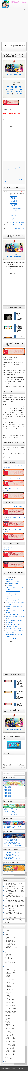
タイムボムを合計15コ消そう (12, 579)
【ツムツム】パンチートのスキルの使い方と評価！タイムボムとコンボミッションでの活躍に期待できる (14, 921)
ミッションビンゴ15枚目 (10, 1045)
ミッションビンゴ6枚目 (10, 1032)
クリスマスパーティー (9, 973)
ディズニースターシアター (10, 972)
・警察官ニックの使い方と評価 (10, 808)
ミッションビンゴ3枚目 (10, 1028)
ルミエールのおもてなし (10, 983)
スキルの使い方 (8, 935)
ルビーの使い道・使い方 (10, 941)
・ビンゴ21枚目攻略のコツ (15, 210)
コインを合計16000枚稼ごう (12, 626)
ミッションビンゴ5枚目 (11, 759)
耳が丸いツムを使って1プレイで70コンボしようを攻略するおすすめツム (19, 328)
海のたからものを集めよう (10, 1011)
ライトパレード (8, 990)
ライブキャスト (8, 1018)
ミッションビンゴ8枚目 (10, 1035)
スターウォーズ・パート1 (10, 1005)
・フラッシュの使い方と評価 (9, 812)
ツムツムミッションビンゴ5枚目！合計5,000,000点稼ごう (8, 766)
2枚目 (12, 86)
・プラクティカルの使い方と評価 (10, 842)
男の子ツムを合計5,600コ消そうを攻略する (14, 172)
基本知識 (6, 934)
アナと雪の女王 (8, 986)
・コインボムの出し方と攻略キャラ (11, 854)
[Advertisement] (14, 27)
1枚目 (8, 86)
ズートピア (7, 998)
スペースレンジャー (9, 967)
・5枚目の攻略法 (13, 203)
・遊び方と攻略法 (13, 196)
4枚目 (20, 86)
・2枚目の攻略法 (13, 198)
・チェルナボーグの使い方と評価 (10, 839)
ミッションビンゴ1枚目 (10, 1025)
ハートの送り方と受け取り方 (11, 947)
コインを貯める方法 (9, 943)
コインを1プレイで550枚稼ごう (13, 581)
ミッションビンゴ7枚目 (10, 1034)
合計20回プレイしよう (11, 585)
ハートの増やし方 (8, 1022)
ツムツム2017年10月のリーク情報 (17, 222)
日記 (5, 1061)
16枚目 (20, 91)
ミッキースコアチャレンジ (10, 1008)
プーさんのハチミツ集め (10, 975)
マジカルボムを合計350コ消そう (13, 583)
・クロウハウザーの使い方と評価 (10, 811)
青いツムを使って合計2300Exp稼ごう (14, 628)
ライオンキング (8, 1001)
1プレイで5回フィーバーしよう (13, 599)
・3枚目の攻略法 (13, 200)
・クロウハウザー (13, 217)
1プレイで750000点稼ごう (12, 614)
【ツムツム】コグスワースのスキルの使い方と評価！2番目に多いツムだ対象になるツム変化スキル (14, 902)
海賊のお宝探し (8, 982)
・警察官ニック (13, 214)
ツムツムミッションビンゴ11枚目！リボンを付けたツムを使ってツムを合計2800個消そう (19, 695)
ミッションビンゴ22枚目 (10, 1054)
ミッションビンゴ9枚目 (10, 1037)
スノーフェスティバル (9, 989)
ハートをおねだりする (9, 949)
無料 (6, 1019)
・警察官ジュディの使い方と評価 (10, 809)
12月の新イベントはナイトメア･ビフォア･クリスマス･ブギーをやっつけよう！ (19, 316)
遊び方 (5, 759)
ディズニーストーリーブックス (11, 979)
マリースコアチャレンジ (10, 1002)
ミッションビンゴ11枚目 (10, 1040)
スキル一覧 (7, 961)
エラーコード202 (8, 958)
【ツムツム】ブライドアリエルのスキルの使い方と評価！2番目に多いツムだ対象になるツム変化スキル (14, 897)
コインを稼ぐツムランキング (11, 964)
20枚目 (20, 93)
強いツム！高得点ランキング (11, 962)
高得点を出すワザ (8, 1024)
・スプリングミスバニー (15, 219)
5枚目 (8, 87)
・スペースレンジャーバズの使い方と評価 (12, 826)
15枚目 (16, 91)
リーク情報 (7, 1016)
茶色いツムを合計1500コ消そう (15, 478)
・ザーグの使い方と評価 (8, 827)
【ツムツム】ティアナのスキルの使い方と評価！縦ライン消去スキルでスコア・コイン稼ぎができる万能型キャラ (14, 892)
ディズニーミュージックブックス (11, 970)
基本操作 (7, 1021)
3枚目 (16, 86)
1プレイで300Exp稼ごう (11, 638)
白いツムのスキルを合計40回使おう (14, 620)
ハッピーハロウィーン (9, 1009)
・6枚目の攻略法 (13, 204)
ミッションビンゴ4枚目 (10, 1029)
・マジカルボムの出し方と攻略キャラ (11, 858)
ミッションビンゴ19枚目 (10, 1050)
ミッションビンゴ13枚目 (10, 1042)
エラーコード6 (8, 957)
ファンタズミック (8, 985)
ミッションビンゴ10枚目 (10, 1038)
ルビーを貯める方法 (9, 940)
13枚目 (7, 91)
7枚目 (16, 87)
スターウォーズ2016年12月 (10, 992)
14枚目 (12, 91)
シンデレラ (7, 996)
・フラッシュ (12, 218)
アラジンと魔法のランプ (10, 1012)
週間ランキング (8, 938)
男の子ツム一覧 (9, 174)
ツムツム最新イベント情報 (12, 166)
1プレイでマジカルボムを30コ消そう (14, 630)
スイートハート (8, 988)
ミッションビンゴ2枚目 (10, 1027)
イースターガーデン (9, 969)
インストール (7, 932)
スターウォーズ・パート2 (10, 1006)
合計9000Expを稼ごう (11, 600)
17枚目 (7, 93)
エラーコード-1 (8, 955)
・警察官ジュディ (13, 215)
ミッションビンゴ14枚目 (10, 1044)
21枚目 (14, 94)
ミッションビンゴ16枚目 (10, 1047)
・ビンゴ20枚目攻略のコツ (15, 208)
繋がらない (7, 952)
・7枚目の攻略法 (13, 205)
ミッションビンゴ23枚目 (10, 1055)
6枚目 (12, 87)
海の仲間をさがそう (9, 993)
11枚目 (16, 89)
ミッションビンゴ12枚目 (10, 1041)
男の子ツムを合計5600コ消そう (13, 624)
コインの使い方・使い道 (10, 944)
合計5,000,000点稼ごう (11, 622)
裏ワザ (6, 1057)
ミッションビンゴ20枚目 (10, 1051)
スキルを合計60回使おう (11, 593)
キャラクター (7, 930)
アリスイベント (8, 995)
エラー (6, 951)
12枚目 (20, 89)
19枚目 (16, 93)
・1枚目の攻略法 (13, 197)
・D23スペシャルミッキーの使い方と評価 (12, 845)
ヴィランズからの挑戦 (9, 999)
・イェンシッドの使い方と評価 (10, 840)
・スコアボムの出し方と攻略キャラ (11, 857)
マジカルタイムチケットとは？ (11, 937)
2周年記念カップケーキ (10, 1004)
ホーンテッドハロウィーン (10, 978)
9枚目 (7, 89)
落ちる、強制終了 (8, 954)
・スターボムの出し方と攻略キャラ (11, 855)
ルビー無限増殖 (9, 1058)
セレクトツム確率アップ (10, 1015)
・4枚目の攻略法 (13, 201)
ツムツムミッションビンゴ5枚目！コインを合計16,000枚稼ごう (20, 766)
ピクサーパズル (8, 980)
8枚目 (20, 87)
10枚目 (11, 89)
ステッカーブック (8, 976)
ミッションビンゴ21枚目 (10, 1053)
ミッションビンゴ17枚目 (10, 1048)
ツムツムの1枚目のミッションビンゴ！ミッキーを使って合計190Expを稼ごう (19, 684)
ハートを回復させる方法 (10, 946)
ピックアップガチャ (9, 1014)
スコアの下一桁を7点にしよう (13, 632)
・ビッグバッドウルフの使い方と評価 (11, 843)
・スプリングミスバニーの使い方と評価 (12, 814)
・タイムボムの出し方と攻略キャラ (11, 852)
